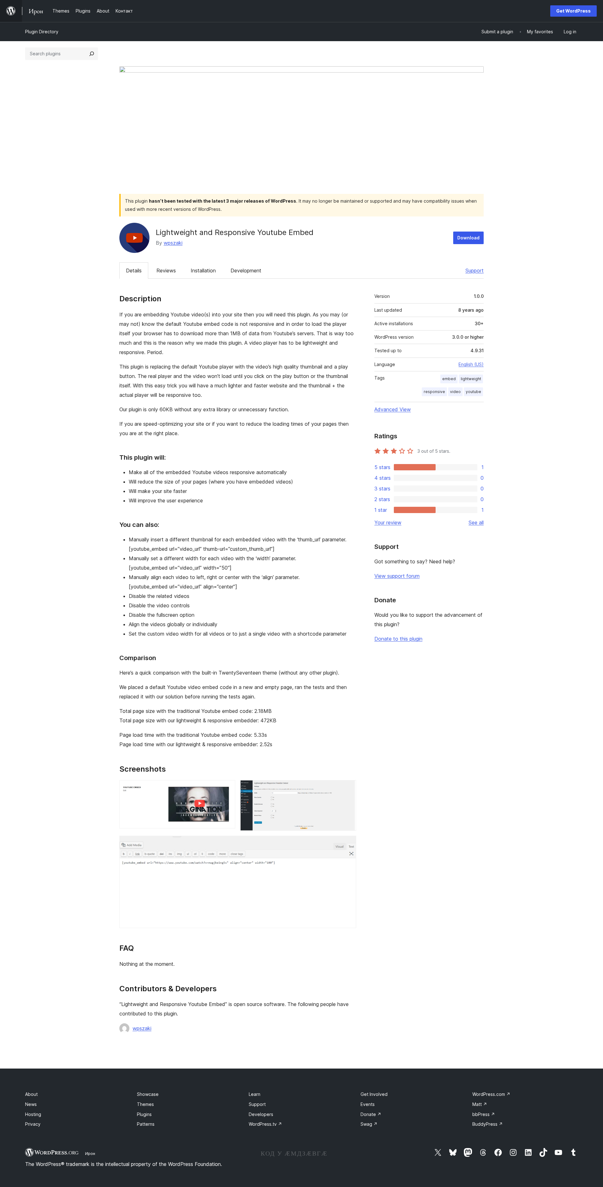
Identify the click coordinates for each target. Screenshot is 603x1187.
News (31, 1104)
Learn (254, 1094)
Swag (369, 1124)
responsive (434, 391)
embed (449, 378)
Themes (145, 1104)
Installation (203, 270)
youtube (473, 391)
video (455, 391)
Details (134, 270)
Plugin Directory (41, 31)
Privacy (33, 1124)
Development (246, 270)
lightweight (471, 378)
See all (476, 522)
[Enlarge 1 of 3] (227, 788)
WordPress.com (491, 1094)
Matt (479, 1104)
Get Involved (374, 1094)
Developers (261, 1114)
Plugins (144, 1114)
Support (474, 270)
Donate (371, 1114)
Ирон (90, 1153)
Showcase (148, 1094)
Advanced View (392, 409)
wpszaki (173, 243)
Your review (387, 522)
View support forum (397, 576)
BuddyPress (487, 1124)
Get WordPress (573, 11)
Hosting (33, 1114)
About (31, 1094)
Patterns (146, 1124)
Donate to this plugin (398, 639)
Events (368, 1104)
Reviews (166, 270)
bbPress (483, 1114)
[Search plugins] (91, 53)
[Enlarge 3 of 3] (348, 844)
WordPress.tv (265, 1124)
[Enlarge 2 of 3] (348, 788)
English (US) (471, 364)
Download (468, 237)
